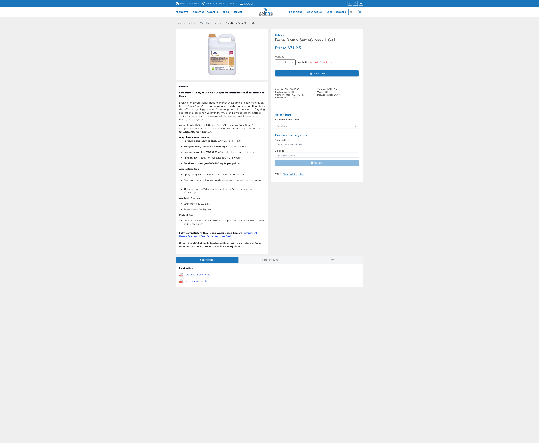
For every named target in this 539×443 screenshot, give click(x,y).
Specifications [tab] (207, 260)
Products (182, 12)
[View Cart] (360, 11)
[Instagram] (355, 3)
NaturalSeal (185, 236)
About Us (198, 12)
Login (329, 12)
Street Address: (283, 140)
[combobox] (317, 126)
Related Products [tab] (269, 260)
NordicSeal (199, 236)
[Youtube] (361, 3)
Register (340, 12)
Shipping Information (293, 174)
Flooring (212, 12)
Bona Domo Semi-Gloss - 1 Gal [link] (240, 23)
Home (179, 23)
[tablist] (269, 260)
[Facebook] (350, 3)
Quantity (279, 57)
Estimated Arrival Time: (287, 119)
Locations (295, 12)
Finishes (191, 23)
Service (238, 12)
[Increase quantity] (292, 62)
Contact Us (314, 12)
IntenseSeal (250, 233)
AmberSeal (213, 236)
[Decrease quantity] (278, 62)
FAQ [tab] (331, 260)
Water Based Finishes (210, 23)
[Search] (351, 12)
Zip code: (279, 151)
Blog (226, 12)
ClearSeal (225, 236)
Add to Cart (319, 73)
